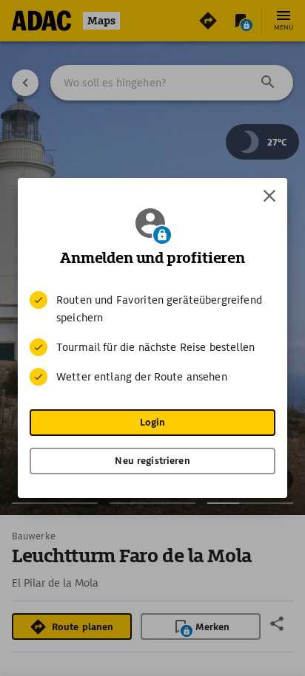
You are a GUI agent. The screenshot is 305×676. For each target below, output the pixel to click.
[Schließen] (269, 196)
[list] (152, 338)
